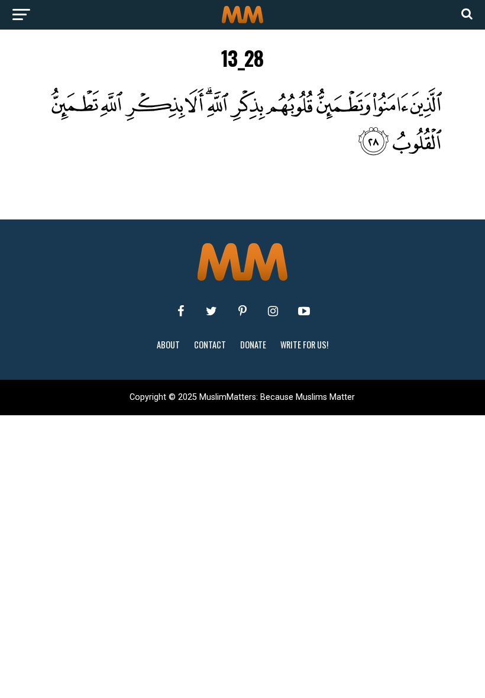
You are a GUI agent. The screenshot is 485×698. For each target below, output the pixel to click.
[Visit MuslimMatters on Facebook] (181, 311)
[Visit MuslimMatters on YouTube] (304, 311)
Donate (253, 344)
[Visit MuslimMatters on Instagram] (273, 311)
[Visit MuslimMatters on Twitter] (212, 311)
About (168, 344)
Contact (210, 344)
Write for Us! (304, 344)
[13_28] (242, 152)
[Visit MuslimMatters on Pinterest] (242, 311)
